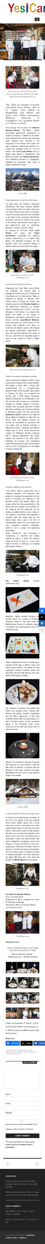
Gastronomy (10, 1052)
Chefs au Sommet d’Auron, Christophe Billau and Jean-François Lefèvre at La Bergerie (37, 1164)
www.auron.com (12, 942)
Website (9, 1112)
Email (8, 1103)
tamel (7, 1219)
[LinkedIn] (42, 623)
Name (8, 1094)
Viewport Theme (11, 1238)
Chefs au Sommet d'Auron (23, 1050)
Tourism (19, 1052)
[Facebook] (42, 611)
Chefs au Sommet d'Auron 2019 (21, 1053)
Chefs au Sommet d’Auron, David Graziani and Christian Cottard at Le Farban (8, 1164)
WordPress (31, 1235)
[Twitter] (42, 617)
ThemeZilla (23, 1238)
